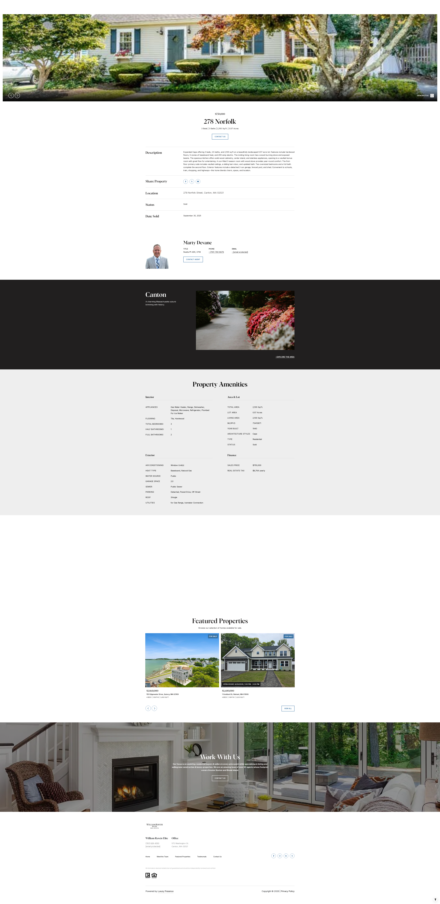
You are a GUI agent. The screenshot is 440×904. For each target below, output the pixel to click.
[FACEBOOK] (273, 856)
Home (148, 857)
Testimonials (201, 857)
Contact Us (217, 857)
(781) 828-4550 (152, 843)
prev (11, 95)
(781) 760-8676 (217, 252)
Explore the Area (285, 357)
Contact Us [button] (220, 137)
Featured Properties (182, 857)
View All (288, 708)
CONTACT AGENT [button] (193, 259)
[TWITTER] (292, 856)
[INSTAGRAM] (280, 856)
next (17, 95)
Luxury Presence (165, 891)
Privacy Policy (287, 891)
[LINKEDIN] (286, 856)
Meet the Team (162, 857)
